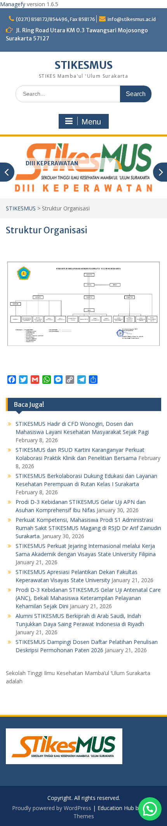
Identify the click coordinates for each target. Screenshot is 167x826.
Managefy (13, 4)
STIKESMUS (84, 65)
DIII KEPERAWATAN (52, 163)
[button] (150, 809)
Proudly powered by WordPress (51, 808)
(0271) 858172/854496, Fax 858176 (55, 19)
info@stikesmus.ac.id (132, 19)
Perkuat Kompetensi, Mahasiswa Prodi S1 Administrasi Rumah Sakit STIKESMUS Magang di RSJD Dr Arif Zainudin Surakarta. (88, 528)
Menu (91, 121)
